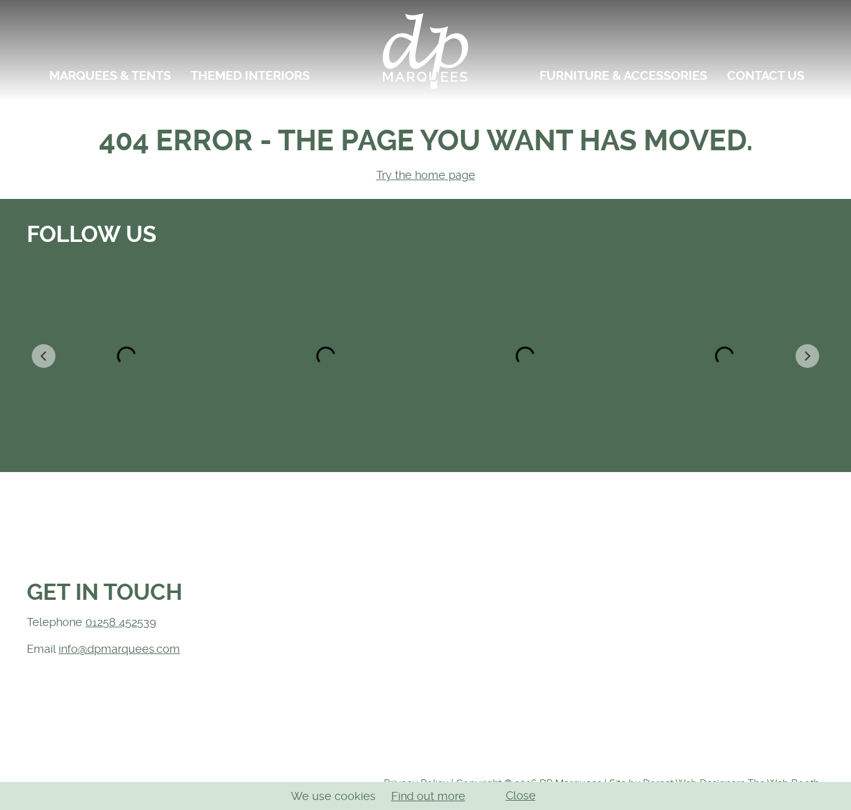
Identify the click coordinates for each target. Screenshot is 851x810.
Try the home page (425, 174)
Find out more (428, 796)
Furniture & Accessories (623, 76)
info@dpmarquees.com (119, 648)
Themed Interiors (250, 76)
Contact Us (765, 76)
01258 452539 (120, 622)
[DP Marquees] (425, 50)
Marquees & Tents (110, 76)
